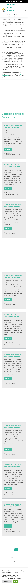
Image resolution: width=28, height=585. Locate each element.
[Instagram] (11, 1)
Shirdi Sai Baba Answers (11, 7)
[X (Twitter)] (9, 1)
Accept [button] (15, 581)
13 (19, 344)
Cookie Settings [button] (7, 581)
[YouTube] (21, 1)
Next (22, 542)
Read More (8, 149)
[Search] (25, 10)
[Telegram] (16, 1)
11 (19, 531)
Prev (6, 542)
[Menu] (23, 10)
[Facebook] (7, 1)
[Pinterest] (14, 1)
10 (19, 154)
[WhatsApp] (18, 1)
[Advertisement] (14, 93)
